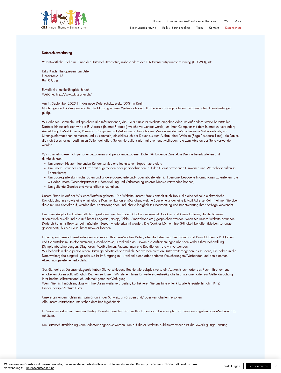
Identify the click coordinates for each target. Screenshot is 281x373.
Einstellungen (231, 366)
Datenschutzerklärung (40, 368)
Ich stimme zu (259, 366)
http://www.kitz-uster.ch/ (74, 94)
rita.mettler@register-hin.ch (71, 89)
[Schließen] (276, 366)
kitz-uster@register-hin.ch (193, 283)
